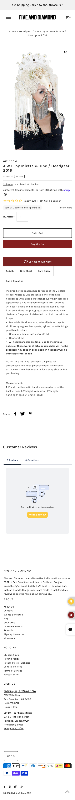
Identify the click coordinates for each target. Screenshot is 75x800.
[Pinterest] (9, 787)
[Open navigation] (10, 17)
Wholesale (10, 638)
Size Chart (26, 270)
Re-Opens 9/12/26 (13, 728)
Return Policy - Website (17, 662)
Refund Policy (11, 658)
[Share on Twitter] (22, 414)
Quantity (9, 216)
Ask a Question (14, 281)
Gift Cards (9, 622)
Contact (8, 610)
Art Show (10, 161)
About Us (9, 606)
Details (10, 271)
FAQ (6, 618)
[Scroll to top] (67, 792)
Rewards (8, 630)
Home (12, 31)
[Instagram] (15, 787)
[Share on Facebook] (15, 414)
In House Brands (13, 626)
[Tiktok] (21, 787)
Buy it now (37, 244)
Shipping (8, 184)
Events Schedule (13, 614)
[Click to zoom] (66, 52)
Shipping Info (11, 654)
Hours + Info (11, 706)
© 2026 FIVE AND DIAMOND (17, 793)
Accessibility (11, 674)
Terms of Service (13, 670)
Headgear (25, 31)
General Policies (13, 666)
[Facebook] (4, 787)
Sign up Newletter (14, 634)
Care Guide (44, 270)
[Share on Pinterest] (30, 414)
